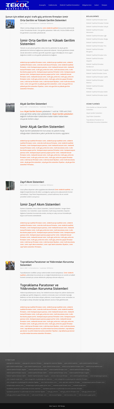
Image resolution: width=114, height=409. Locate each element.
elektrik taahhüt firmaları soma (58, 373)
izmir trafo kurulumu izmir (49, 382)
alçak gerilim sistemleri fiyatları (53, 363)
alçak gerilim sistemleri (13, 363)
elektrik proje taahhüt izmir (94, 366)
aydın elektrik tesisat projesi (51, 366)
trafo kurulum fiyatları (55, 395)
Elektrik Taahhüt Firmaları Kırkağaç (94, 87)
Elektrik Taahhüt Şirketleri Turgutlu (38, 376)
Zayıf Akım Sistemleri (32, 181)
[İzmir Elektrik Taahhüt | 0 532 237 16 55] (17, 5)
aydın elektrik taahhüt (70, 363)
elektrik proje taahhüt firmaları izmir (73, 366)
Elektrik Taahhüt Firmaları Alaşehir (94, 59)
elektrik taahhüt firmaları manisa (16, 373)
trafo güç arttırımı (52, 392)
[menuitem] (42, 5)
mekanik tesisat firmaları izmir (62, 385)
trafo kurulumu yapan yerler (87, 395)
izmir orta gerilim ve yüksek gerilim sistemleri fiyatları (23, 382)
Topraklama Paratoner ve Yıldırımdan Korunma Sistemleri (96, 121)
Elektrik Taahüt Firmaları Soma (96, 73)
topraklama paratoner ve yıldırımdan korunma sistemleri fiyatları (26, 392)
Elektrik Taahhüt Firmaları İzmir (96, 20)
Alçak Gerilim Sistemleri (33, 103)
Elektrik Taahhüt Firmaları (94, 42)
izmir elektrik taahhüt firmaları (79, 376)
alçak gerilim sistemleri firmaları (32, 363)
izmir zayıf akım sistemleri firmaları (69, 382)
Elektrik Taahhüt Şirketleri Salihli (16, 376)
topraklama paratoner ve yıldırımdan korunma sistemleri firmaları (62, 388)
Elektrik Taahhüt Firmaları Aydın (97, 95)
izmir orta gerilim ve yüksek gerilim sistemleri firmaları (70, 379)
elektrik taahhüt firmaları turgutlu (79, 373)
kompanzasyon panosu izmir (15, 385)
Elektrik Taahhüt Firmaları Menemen (94, 31)
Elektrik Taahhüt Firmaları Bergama (94, 50)
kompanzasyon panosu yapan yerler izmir (38, 385)
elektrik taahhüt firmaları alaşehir (16, 369)
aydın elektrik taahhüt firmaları (88, 363)
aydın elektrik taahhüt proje (32, 366)
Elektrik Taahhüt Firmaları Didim (97, 92)
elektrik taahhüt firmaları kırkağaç (80, 369)
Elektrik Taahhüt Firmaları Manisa (94, 81)
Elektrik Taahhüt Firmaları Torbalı (97, 23)
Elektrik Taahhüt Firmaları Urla (96, 55)
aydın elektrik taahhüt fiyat (14, 366)
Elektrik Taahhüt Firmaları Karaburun (94, 65)
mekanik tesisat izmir (79, 385)
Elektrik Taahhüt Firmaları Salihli (97, 77)
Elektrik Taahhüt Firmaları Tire (96, 46)
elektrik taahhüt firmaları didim (37, 369)
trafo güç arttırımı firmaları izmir (69, 392)
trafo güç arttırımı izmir (89, 392)
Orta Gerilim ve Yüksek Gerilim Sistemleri (43, 20)
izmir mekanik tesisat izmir (15, 379)
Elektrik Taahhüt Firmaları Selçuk (97, 27)
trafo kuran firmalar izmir (39, 395)
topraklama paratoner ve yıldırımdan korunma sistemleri (24, 388)
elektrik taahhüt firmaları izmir (58, 369)
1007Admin (50, 23)
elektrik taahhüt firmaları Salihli (37, 373)
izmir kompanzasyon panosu (98, 376)
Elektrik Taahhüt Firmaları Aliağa (97, 39)
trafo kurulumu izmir (70, 395)
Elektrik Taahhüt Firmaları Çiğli (96, 36)
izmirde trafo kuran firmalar (59, 376)
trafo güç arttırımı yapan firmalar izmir (18, 395)
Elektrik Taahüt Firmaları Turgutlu (97, 70)
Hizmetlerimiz (34, 23)
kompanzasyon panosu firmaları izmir (93, 382)
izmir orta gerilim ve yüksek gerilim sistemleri (38, 379)
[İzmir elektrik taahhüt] (10, 24)
